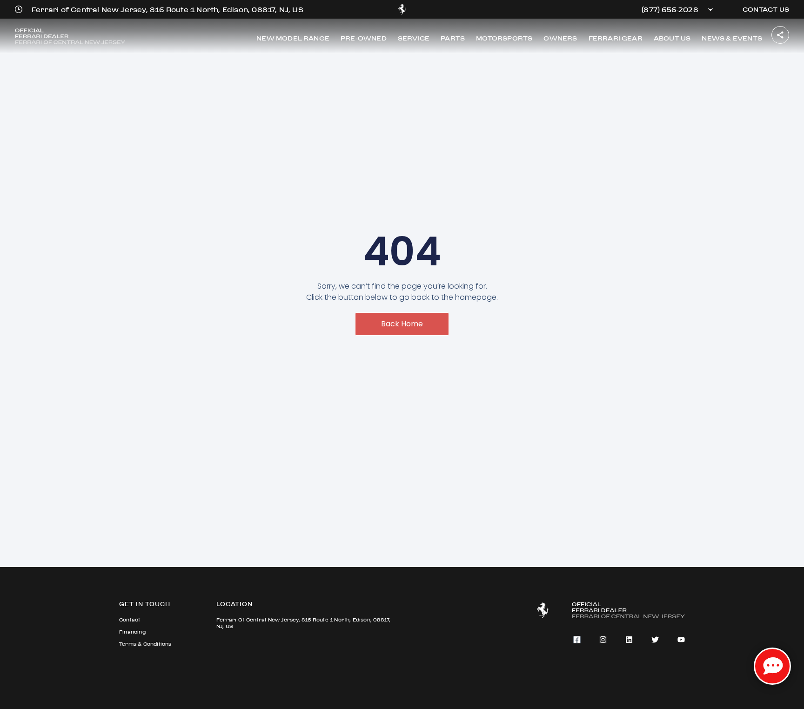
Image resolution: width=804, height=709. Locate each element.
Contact (129, 619)
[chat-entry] (772, 666)
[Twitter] (655, 639)
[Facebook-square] (577, 639)
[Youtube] (681, 639)
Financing (132, 632)
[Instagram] (603, 639)
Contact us (766, 9)
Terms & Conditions (145, 644)
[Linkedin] (629, 639)
